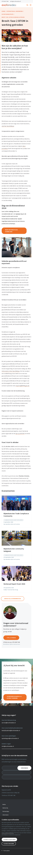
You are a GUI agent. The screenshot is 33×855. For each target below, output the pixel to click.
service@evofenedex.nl (9, 723)
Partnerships (6, 811)
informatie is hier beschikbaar (11, 371)
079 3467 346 (16, 642)
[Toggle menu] (30, 5)
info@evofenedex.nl (15, 1)
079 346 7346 (5, 1)
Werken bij (5, 808)
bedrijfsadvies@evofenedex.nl (11, 730)
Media (4, 804)
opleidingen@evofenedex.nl (10, 738)
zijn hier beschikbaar (8, 126)
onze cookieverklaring (8, 832)
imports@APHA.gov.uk (22, 386)
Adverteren (5, 815)
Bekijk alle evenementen (12, 598)
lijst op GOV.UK (20, 433)
